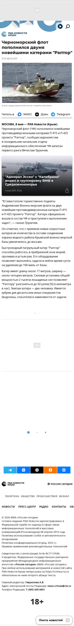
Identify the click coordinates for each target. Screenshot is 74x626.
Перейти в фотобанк (42, 105)
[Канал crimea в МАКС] (63, 470)
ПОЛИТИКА (12, 496)
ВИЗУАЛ (64, 496)
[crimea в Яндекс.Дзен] (37, 470)
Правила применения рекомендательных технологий (34, 547)
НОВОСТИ (8, 507)
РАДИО (43, 507)
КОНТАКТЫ (59, 507)
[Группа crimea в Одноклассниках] (50, 470)
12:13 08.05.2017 (9, 58)
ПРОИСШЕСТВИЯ (46, 496)
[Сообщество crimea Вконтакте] (23, 470)
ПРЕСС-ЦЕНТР (27, 507)
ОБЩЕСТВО (28, 496)
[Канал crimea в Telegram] (10, 470)
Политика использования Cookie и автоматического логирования (34, 537)
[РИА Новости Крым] (14, 34)
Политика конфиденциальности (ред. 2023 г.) (29, 543)
